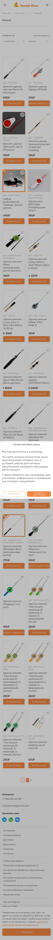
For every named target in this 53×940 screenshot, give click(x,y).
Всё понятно (14, 494)
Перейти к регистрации (39, 494)
